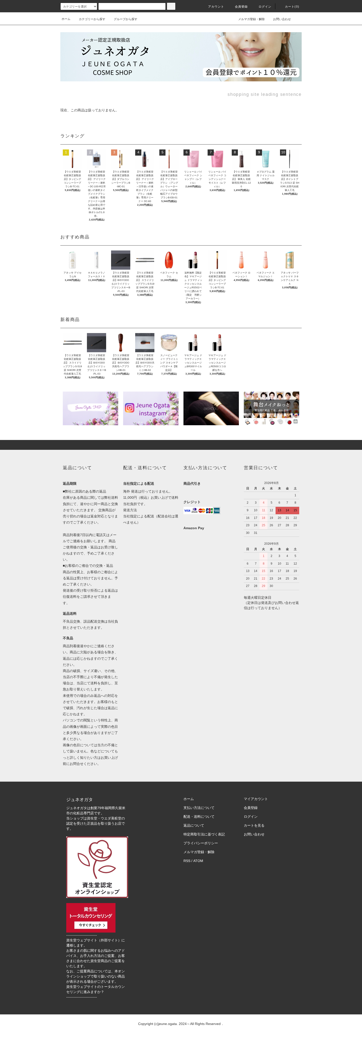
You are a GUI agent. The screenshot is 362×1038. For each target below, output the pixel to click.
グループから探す (125, 19)
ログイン (265, 6)
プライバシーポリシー (200, 843)
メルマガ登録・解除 (251, 19)
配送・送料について (198, 817)
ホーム (66, 19)
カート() (292, 6)
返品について (193, 825)
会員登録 (241, 6)
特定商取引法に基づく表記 (204, 834)
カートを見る (254, 825)
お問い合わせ (282, 19)
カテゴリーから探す (92, 19)
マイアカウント (256, 799)
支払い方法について (198, 808)
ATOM (198, 861)
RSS (186, 861)
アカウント (216, 6)
